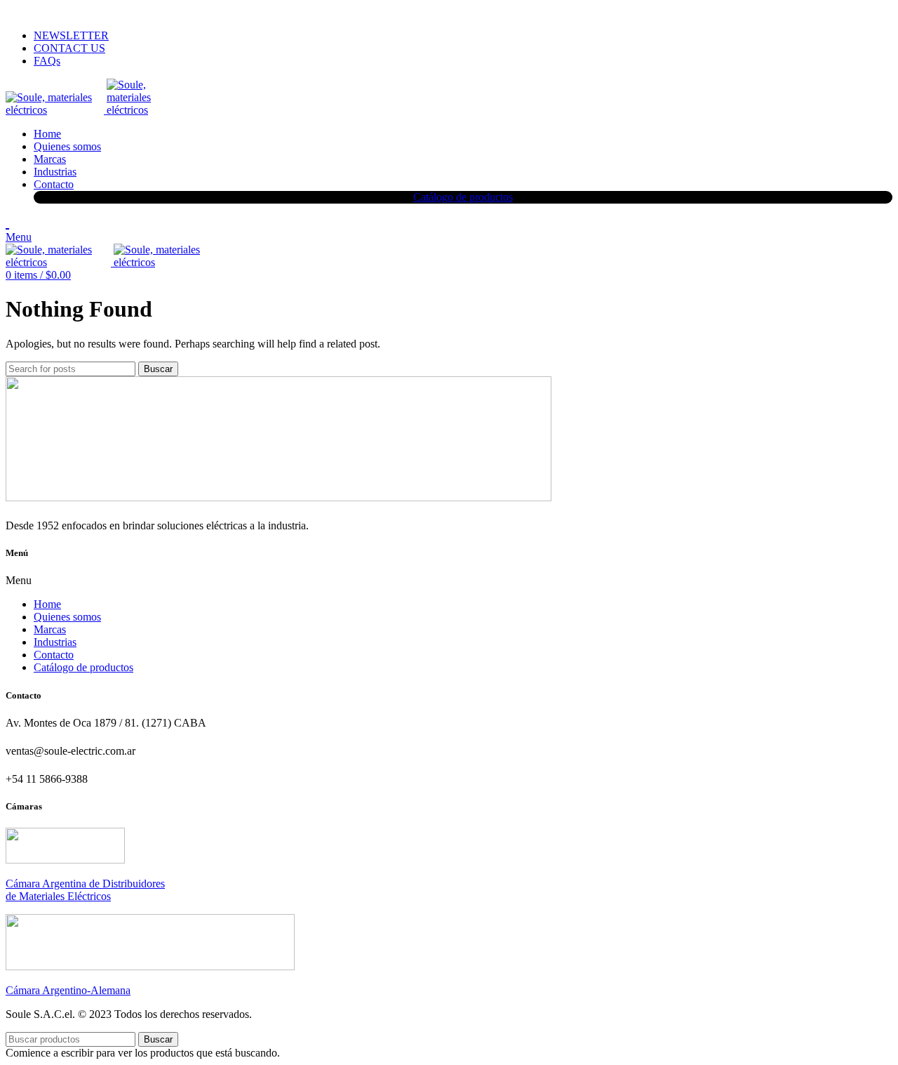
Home (47, 604)
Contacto (54, 655)
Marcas (50, 629)
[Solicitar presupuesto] (7, 222)
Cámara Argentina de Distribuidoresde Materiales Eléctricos (85, 890)
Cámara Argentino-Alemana (68, 990)
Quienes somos (67, 617)
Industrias (55, 642)
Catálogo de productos (83, 667)
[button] (449, 580)
